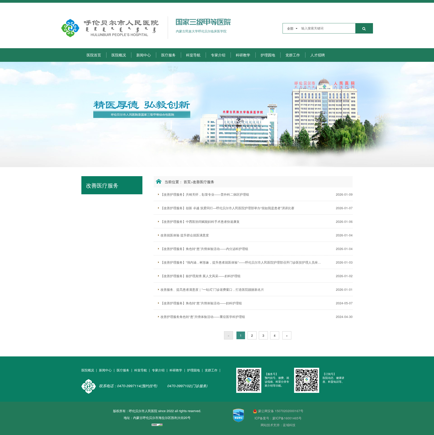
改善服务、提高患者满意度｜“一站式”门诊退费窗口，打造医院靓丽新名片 (212, 289)
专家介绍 (218, 55)
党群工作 (292, 55)
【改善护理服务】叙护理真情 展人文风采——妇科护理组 (200, 276)
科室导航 (193, 55)
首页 (187, 181)
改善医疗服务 (203, 181)
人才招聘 (317, 55)
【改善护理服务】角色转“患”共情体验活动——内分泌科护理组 (204, 248)
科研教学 (243, 55)
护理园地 (268, 55)
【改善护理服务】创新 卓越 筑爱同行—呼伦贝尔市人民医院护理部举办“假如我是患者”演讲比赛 (227, 208)
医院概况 (118, 55)
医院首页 (94, 55)
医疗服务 (168, 55)
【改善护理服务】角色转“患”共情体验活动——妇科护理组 (201, 303)
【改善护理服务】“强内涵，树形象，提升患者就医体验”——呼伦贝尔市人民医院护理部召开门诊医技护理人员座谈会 (240, 262)
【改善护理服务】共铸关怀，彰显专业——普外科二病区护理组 (204, 194)
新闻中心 (143, 55)
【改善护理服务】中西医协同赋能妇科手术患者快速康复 (200, 221)
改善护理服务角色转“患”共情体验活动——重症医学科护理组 (202, 316)
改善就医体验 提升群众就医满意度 (184, 235)
